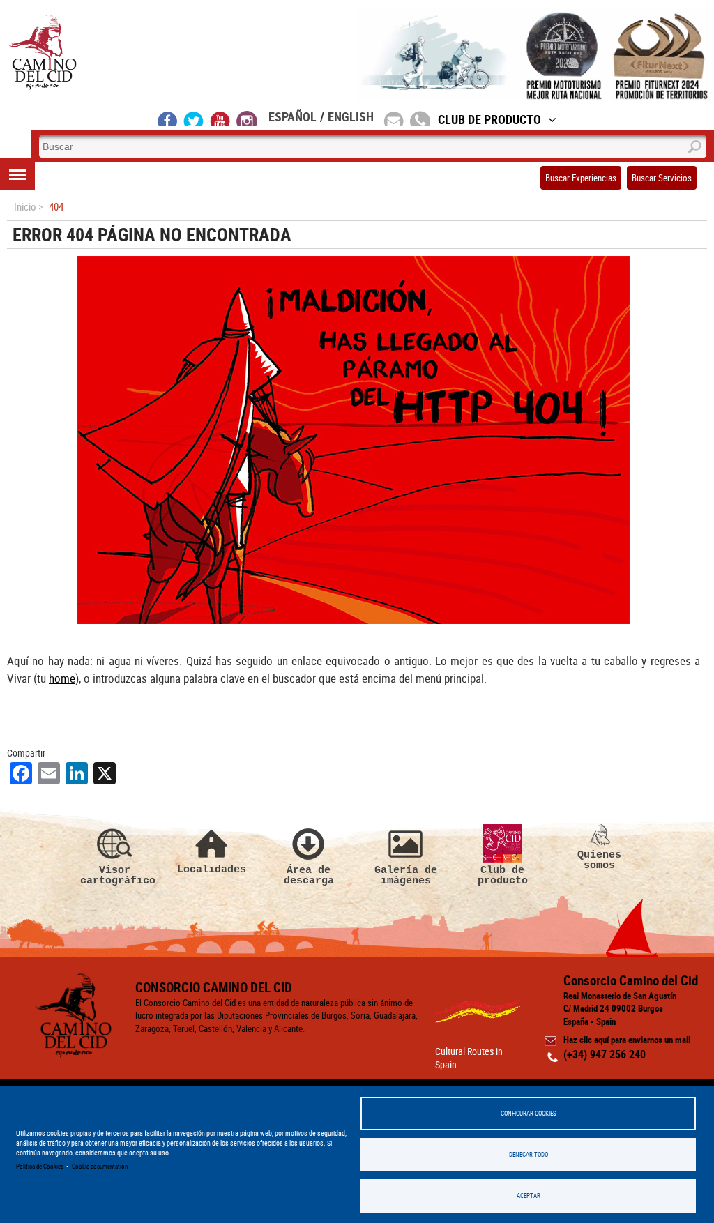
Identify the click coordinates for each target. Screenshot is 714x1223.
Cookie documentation (100, 1166)
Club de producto (503, 875)
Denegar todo (528, 1154)
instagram (246, 118)
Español (292, 116)
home (62, 678)
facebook (168, 118)
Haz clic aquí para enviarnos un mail (626, 1039)
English (351, 116)
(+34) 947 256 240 (604, 1054)
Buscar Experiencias (580, 178)
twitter (193, 118)
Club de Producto (489, 119)
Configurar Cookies (528, 1113)
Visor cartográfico (115, 875)
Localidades (211, 869)
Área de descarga (309, 875)
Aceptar (528, 1195)
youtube (220, 118)
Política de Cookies (39, 1166)
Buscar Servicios (662, 178)
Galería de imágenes (405, 875)
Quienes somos (599, 860)
